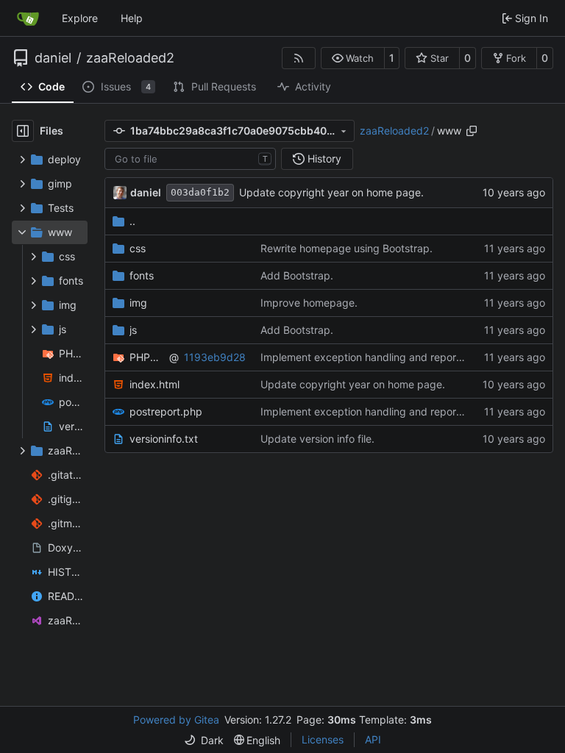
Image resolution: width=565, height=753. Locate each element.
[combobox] (190, 159)
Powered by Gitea (176, 719)
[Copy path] (471, 131)
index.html (154, 384)
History (324, 158)
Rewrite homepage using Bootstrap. (346, 248)
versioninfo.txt (163, 438)
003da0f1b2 (200, 192)
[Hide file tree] (23, 131)
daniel (53, 58)
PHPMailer (146, 357)
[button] (353, 58)
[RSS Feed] (299, 58)
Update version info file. (317, 438)
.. (132, 221)
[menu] (204, 740)
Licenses (323, 739)
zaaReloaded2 (130, 58)
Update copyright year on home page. (331, 192)
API (373, 739)
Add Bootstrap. (296, 275)
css (137, 248)
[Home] (28, 18)
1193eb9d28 (215, 357)
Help (132, 18)
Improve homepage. (309, 302)
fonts (141, 275)
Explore (80, 18)
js (133, 330)
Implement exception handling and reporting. (368, 357)
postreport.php (165, 411)
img (138, 302)
